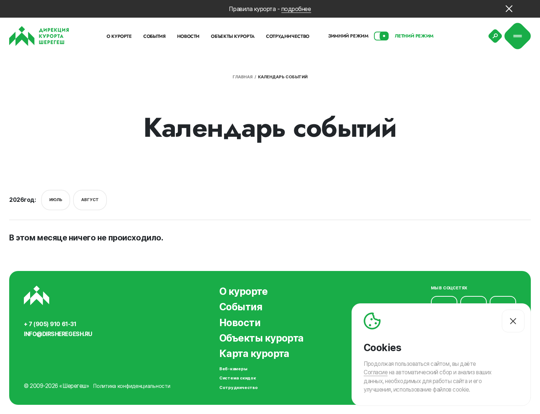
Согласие (376, 372)
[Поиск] (495, 36)
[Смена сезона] (381, 36)
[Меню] (517, 36)
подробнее (296, 9)
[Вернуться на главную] (39, 36)
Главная (242, 76)
